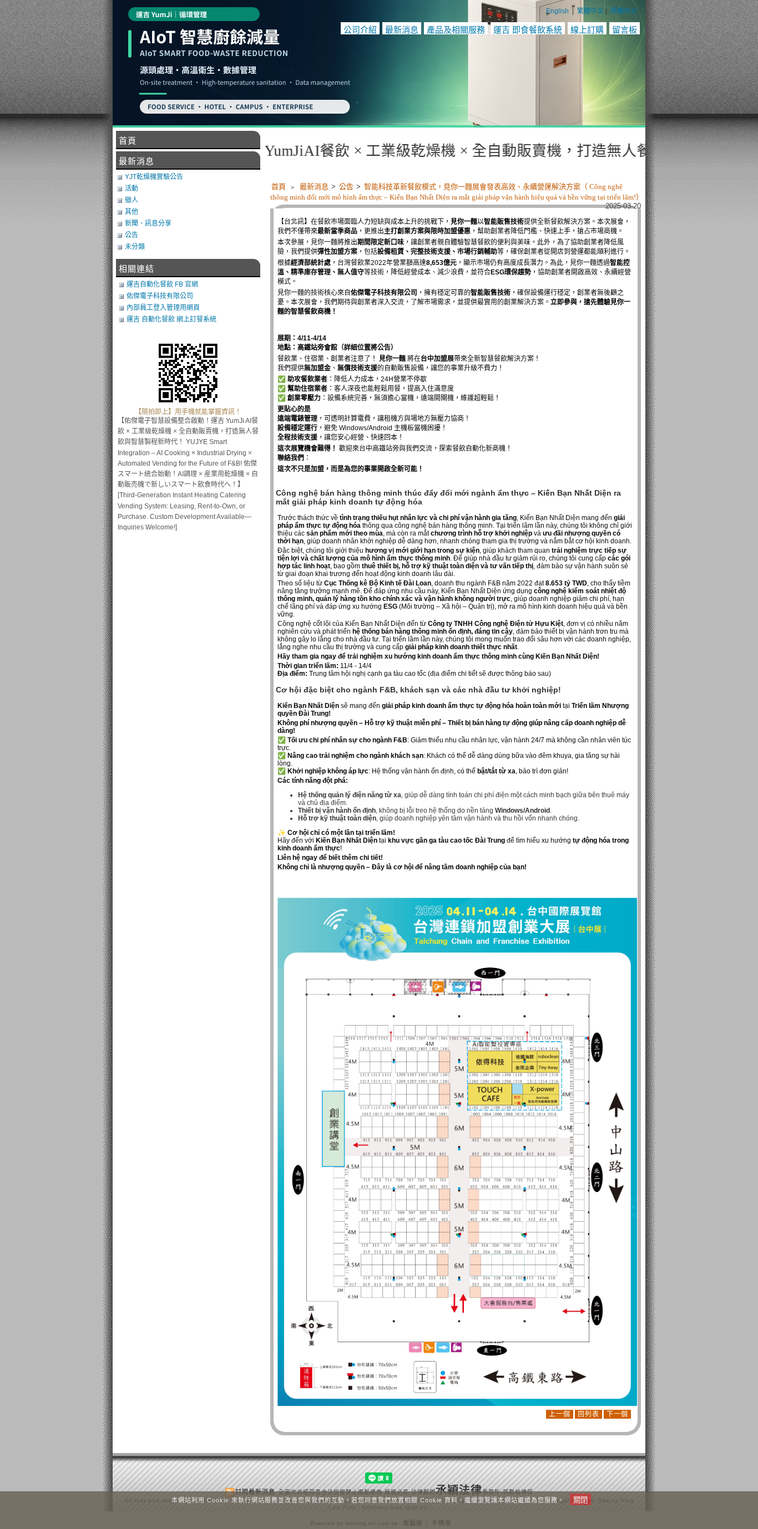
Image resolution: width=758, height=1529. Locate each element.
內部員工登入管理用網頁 (163, 308)
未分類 (135, 247)
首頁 (278, 186)
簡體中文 (623, 11)
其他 (131, 212)
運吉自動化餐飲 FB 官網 (162, 284)
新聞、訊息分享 (148, 223)
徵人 (131, 200)
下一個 (617, 1414)
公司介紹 (360, 29)
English (557, 11)
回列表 (588, 1414)
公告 (347, 186)
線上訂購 (587, 29)
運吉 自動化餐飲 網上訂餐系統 (171, 319)
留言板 (624, 29)
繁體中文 (590, 11)
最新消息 (401, 29)
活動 (131, 188)
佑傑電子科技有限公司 (160, 296)
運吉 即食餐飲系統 (527, 29)
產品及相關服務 (456, 29)
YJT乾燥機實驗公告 (154, 177)
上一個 (559, 1414)
